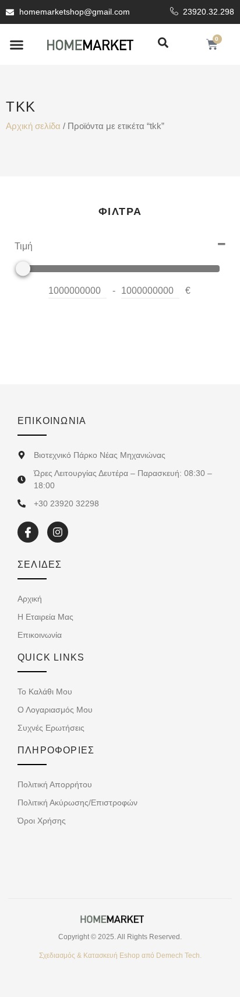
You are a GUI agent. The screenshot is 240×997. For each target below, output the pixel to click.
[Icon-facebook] (27, 532)
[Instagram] (57, 532)
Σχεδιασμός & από (120, 955)
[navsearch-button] (163, 43)
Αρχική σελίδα (33, 126)
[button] (17, 44)
